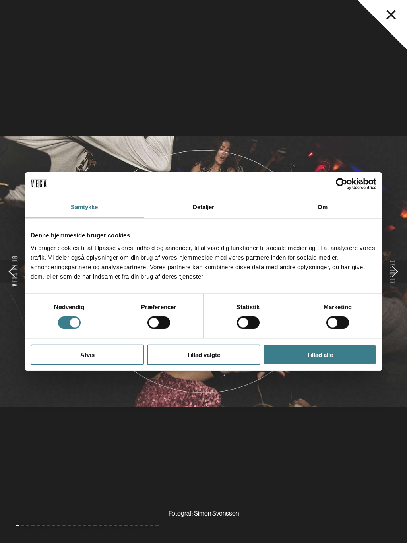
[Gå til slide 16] (95, 525)
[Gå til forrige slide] (12, 271)
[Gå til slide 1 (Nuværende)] (17, 525)
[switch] (158, 322)
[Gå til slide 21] (120, 525)
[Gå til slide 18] (105, 525)
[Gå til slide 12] (74, 525)
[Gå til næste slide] (395, 271)
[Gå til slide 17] (100, 525)
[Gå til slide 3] (27, 525)
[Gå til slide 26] (146, 525)
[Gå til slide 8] (53, 525)
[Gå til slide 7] (48, 525)
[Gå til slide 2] (22, 525)
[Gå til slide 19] (110, 525)
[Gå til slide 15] (89, 525)
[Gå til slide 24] (136, 525)
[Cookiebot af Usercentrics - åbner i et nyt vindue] (341, 184)
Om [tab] (323, 207)
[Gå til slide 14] (84, 525)
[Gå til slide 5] (38, 525)
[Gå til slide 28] (157, 525)
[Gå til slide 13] (79, 525)
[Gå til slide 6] (43, 525)
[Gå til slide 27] (151, 525)
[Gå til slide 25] (141, 525)
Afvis (87, 354)
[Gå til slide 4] (33, 525)
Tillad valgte (203, 354)
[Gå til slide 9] (58, 525)
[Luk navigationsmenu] (391, 14)
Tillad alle (320, 354)
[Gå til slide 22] (126, 525)
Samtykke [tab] (84, 207)
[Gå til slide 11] (69, 525)
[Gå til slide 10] (64, 525)
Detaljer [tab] (204, 207)
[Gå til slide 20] (115, 525)
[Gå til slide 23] (131, 525)
